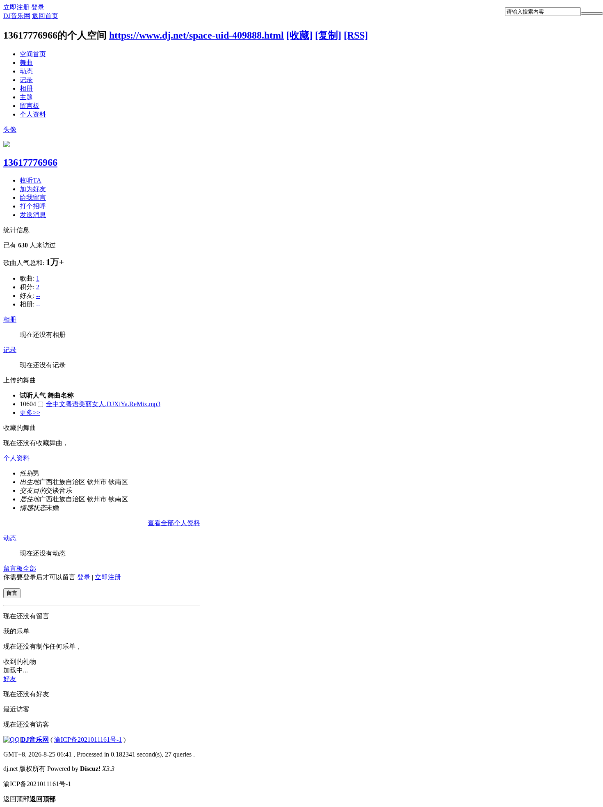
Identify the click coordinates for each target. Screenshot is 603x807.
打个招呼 (33, 206)
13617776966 (30, 162)
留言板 (29, 105)
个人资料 (33, 114)
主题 (26, 97)
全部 (29, 568)
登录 (37, 7)
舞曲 (26, 62)
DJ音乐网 (16, 15)
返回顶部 (29, 799)
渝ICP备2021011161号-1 (88, 739)
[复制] (328, 35)
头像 (9, 129)
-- (38, 295)
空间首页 (33, 53)
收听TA (30, 180)
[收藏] (299, 35)
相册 (26, 88)
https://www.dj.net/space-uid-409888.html (196, 35)
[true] (592, 13)
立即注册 (16, 7)
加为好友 (33, 188)
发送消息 (33, 214)
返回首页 (45, 15)
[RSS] (356, 35)
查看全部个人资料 (174, 522)
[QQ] (11, 739)
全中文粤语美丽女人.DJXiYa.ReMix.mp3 (103, 403)
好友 (9, 678)
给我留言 (33, 197)
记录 (26, 79)
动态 (26, 71)
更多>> (30, 412)
